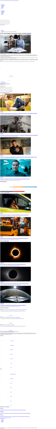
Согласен (3, 428)
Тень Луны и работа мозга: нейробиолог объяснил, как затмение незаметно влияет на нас (13, 264)
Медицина (8, 192)
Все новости (7, 406)
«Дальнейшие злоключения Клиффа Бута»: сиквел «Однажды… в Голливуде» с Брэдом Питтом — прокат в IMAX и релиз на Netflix (18, 113)
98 (23, 191)
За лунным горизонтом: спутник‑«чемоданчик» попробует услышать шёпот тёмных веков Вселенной (14, 283)
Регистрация (3, 24)
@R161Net (2, 317)
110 (10, 191)
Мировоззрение (2, 262)
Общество (1, 414)
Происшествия (2, 411)
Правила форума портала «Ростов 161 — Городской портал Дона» (13, 317)
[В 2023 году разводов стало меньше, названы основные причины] (15, 53)
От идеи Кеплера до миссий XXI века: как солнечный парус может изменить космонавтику (13, 305)
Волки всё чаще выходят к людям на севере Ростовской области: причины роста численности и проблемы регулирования (15, 413)
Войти (1, 24)
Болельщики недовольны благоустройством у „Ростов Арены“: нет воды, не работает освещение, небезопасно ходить (15, 416)
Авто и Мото (1, 236)
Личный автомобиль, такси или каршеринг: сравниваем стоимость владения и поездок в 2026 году (14, 238)
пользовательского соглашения (18, 427)
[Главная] (5, 29)
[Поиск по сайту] (4, 19)
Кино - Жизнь (7, 92)
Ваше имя (1, 84)
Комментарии (3, 81)
